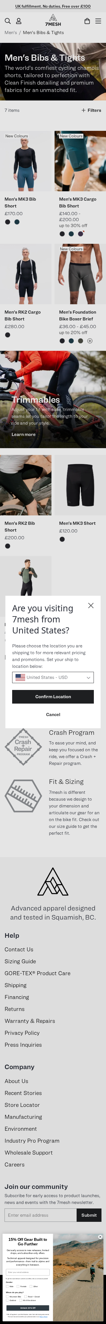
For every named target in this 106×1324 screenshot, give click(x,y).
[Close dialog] (91, 606)
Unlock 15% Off (27, 1308)
